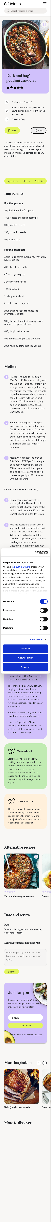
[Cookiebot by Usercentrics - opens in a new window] (36, 552)
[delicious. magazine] (12, 3)
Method (26, 180)
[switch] (44, 610)
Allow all (25, 648)
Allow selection (25, 658)
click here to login (13, 932)
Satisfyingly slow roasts (17, 1107)
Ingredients (12, 180)
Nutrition (39, 180)
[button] (44, 1063)
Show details (35, 639)
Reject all (25, 667)
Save (14, 130)
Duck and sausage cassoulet (19, 896)
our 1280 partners (20, 567)
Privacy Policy (38, 1034)
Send (40, 130)
